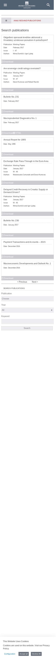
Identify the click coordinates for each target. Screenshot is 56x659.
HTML (18, 133)
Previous (22, 282)
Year (3, 305)
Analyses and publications (27, 21)
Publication (6, 293)
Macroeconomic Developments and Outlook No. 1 (27, 263)
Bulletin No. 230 (11, 220)
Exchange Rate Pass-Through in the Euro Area (26, 161)
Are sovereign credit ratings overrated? (22, 68)
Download (8, 62)
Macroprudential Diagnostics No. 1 (20, 118)
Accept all (24, 654)
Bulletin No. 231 (11, 97)
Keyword (5, 316)
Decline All (36, 654)
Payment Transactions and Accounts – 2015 (24, 242)
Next (34, 282)
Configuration (9, 654)
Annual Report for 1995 (15, 140)
